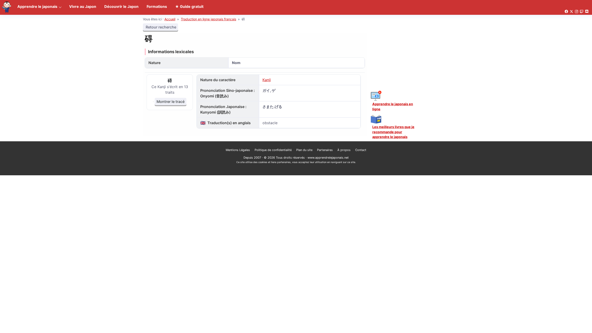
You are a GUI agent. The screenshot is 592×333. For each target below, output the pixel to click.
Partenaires (325, 150)
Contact (360, 150)
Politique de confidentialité (273, 150)
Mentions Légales (238, 150)
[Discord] (586, 12)
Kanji (266, 79)
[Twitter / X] (571, 12)
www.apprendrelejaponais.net (328, 157)
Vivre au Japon (82, 6)
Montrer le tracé (171, 101)
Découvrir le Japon (121, 6)
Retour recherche (160, 27)
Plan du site (304, 150)
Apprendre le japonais (37, 6)
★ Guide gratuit (189, 6)
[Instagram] (576, 12)
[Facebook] (566, 12)
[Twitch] (581, 12)
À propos (344, 150)
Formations (157, 6)
